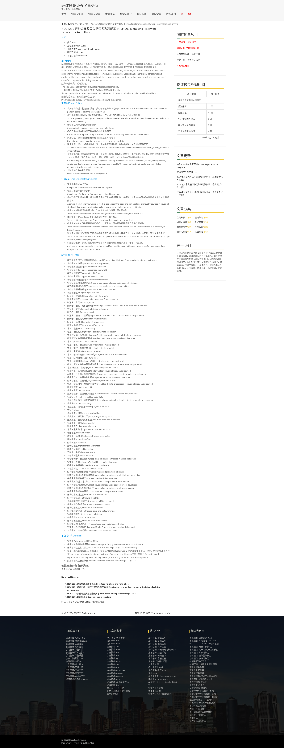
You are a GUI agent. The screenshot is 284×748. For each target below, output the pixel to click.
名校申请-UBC (113, 640)
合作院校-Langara (115, 676)
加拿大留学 (94, 14)
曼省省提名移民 (196, 673)
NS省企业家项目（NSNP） (201, 699)
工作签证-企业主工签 (75, 676)
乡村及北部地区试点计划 (200, 711)
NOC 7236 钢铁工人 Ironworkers (151, 613)
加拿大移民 (126, 14)
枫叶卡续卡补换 (155, 667)
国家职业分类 (98, 602)
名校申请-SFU (113, 643)
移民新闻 (141, 14)
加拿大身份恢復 (155, 688)
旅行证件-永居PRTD (75, 661)
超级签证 (182, 113)
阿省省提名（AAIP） (198, 688)
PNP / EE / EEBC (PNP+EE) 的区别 (204, 643)
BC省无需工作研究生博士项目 (203, 664)
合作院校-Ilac (113, 685)
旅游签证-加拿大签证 (75, 637)
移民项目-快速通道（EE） (201, 637)
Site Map (90, 742)
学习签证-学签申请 (74, 649)
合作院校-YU (113, 664)
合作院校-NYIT (113, 679)
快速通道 (181, 42)
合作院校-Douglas (115, 673)
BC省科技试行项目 (197, 661)
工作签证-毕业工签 (74, 670)
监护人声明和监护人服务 (118, 691)
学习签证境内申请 (186, 125)
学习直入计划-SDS (115, 688)
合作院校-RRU (113, 667)
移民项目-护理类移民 (199, 658)
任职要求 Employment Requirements (83, 49)
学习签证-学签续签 (74, 655)
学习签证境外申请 (186, 119)
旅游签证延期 (194, 60)
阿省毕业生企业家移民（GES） (203, 693)
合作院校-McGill (114, 661)
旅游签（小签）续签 (157, 661)
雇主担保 (192, 42)
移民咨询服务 (183, 66)
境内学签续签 (183, 54)
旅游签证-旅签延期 (157, 652)
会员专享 (181, 217)
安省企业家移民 (196, 685)
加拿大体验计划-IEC (75, 658)
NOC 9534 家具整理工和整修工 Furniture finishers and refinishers (98, 584)
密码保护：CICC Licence (187, 172)
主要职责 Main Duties (76, 46)
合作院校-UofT (113, 652)
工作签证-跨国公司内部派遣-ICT (163, 649)
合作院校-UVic (113, 649)
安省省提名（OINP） (198, 682)
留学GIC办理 (112, 693)
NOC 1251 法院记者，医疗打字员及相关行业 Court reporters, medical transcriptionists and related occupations (113, 588)
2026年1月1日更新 (191, 137)
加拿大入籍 (153, 664)
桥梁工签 (181, 60)
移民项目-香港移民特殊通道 (202, 702)
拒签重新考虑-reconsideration (162, 676)
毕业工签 (196, 54)
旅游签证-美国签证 (74, 643)
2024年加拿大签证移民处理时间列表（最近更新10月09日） (200, 193)
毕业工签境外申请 (186, 131)
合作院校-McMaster (116, 670)
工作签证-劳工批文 (74, 664)
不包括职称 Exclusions (77, 55)
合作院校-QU (113, 658)
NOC (81, 24)
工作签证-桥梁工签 (157, 640)
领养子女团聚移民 (197, 720)
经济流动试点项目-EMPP (77, 679)
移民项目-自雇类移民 (199, 652)
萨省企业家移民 (196, 670)
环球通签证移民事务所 (79, 5)
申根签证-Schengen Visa (159, 679)
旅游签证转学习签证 (75, 652)
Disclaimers (66, 742)
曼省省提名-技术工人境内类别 (203, 676)
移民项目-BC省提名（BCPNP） (203, 640)
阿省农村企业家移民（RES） (202, 691)
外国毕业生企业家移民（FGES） (204, 696)
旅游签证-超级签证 (74, 646)
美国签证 (199, 232)
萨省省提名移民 (196, 667)
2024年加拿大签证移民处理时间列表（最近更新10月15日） (200, 186)
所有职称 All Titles (75, 52)
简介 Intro (71, 42)
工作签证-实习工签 (74, 673)
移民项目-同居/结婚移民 (200, 646)
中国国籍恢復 (154, 691)
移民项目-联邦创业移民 (200, 655)
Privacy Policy (79, 742)
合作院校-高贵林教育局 (118, 682)
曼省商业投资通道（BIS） (201, 679)
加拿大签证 (77, 14)
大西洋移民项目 (196, 708)
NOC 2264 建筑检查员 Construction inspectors (89, 597)
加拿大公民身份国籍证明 (188, 48)
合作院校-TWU (113, 646)
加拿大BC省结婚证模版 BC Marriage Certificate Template (197, 165)
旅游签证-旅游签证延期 (76, 640)
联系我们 (171, 14)
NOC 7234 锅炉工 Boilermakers (79, 613)
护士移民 (193, 717)
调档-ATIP (152, 673)
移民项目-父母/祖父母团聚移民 (203, 649)
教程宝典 (156, 14)
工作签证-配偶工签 (74, 667)
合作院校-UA (113, 655)
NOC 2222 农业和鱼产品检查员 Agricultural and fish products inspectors (101, 594)
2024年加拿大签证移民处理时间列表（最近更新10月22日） (200, 178)
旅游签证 (182, 106)
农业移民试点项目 (197, 705)
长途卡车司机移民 (197, 714)
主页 (63, 14)
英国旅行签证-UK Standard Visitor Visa (163, 684)
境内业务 (110, 14)
